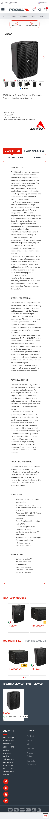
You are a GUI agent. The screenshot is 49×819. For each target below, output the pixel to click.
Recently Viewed (13, 684)
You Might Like (12, 641)
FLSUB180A (38, 626)
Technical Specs (34, 151)
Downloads (15, 157)
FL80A (6, 713)
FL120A (13, 626)
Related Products (14, 598)
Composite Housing (27, 16)
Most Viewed (34, 684)
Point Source (12, 16)
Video (37, 157)
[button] (5, 57)
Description (12, 151)
